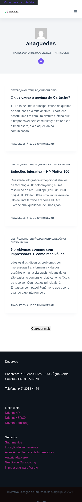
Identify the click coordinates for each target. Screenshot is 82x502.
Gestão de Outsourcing (20, 462)
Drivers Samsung (16, 422)
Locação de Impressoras (21, 447)
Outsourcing (47, 90)
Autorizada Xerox (16, 457)
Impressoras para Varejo (21, 467)
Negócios (45, 164)
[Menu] (75, 11)
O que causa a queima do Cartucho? (40, 97)
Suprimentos (13, 442)
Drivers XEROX (15, 417)
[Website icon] (41, 61)
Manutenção (29, 90)
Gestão (15, 90)
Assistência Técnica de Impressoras (29, 452)
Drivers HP (12, 412)
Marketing (46, 239)
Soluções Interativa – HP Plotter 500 (40, 171)
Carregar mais (41, 328)
